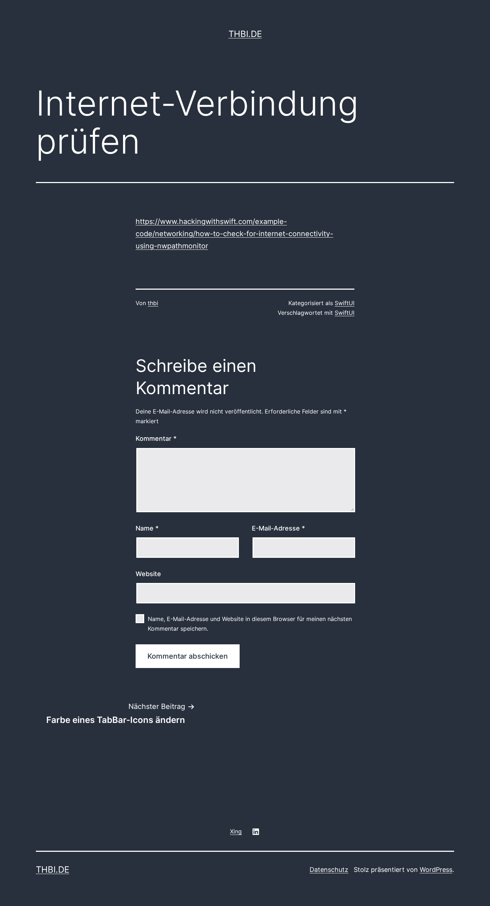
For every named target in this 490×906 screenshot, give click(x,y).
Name (147, 528)
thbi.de (245, 34)
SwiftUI (344, 303)
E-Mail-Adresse (278, 528)
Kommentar (156, 438)
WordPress (436, 869)
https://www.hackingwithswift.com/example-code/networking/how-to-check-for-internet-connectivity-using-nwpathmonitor (234, 233)
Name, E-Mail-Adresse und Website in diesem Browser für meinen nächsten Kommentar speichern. (250, 623)
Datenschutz (329, 869)
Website (148, 574)
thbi (153, 303)
